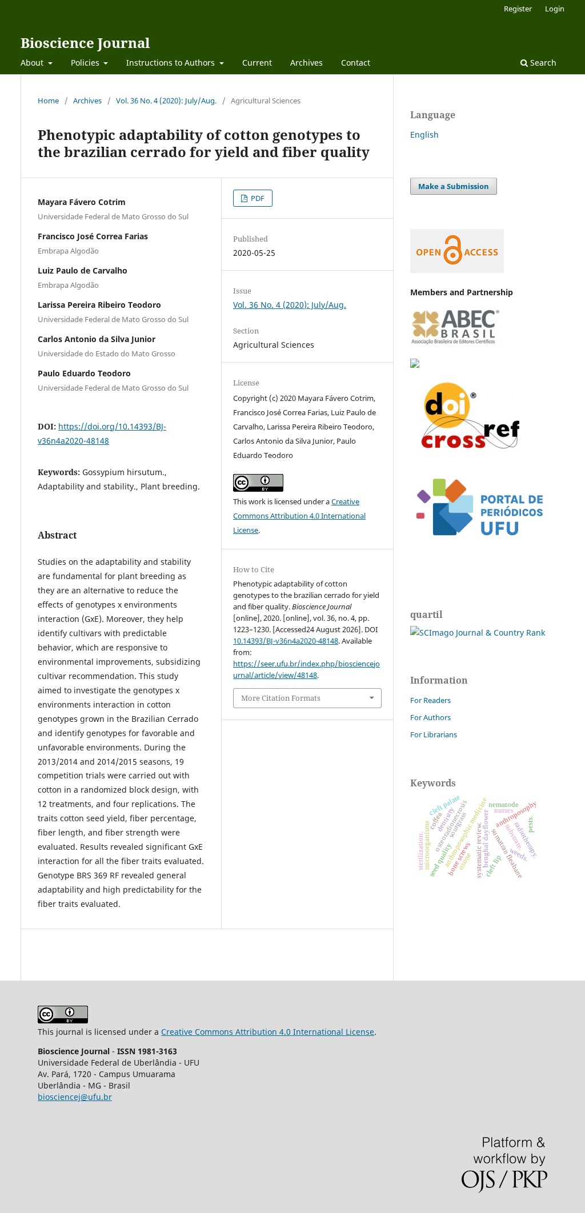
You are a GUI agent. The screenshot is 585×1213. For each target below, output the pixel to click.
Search (542, 62)
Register (518, 8)
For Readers (430, 700)
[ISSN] (414, 364)
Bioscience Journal (85, 42)
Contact (355, 62)
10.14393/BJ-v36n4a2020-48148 (285, 641)
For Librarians (433, 734)
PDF (257, 198)
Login (554, 8)
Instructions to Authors (171, 62)
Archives (306, 62)
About (33, 62)
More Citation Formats (280, 698)
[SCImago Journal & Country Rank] (477, 632)
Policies (86, 62)
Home (48, 100)
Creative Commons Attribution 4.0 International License (299, 515)
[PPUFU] (478, 544)
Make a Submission (453, 186)
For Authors (430, 717)
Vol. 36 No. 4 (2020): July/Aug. (166, 100)
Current (257, 62)
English (424, 134)
